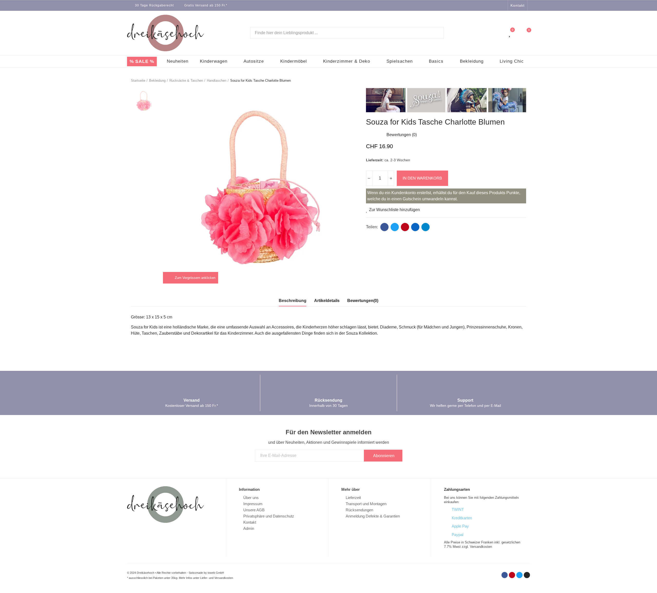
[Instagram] (503, 5)
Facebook (384, 227)
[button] (517, 5)
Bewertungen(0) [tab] (362, 300)
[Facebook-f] (483, 5)
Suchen (435, 33)
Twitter (395, 227)
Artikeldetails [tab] (327, 300)
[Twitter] (496, 5)
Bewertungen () (402, 135)
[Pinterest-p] (489, 5)
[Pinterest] (512, 575)
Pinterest (405, 227)
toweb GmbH (216, 572)
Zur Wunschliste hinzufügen (394, 210)
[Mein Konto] (500, 32)
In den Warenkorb (422, 178)
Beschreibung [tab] (292, 300)
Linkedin (415, 227)
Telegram (425, 227)
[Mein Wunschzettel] (510, 32)
